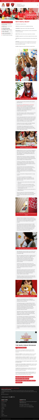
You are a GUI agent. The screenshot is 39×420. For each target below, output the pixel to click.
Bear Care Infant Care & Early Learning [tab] (24, 376)
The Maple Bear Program (7, 35)
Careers (2, 407)
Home (2, 410)
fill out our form (31, 406)
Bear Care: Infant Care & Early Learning (7, 31)
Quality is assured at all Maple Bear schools (7, 33)
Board (2, 411)
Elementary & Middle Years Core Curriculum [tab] (25, 380)
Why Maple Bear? (7, 22)
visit (22, 405)
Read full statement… (5, 394)
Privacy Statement (4, 415)
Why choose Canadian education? (6, 24)
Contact (2, 414)
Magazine (3, 408)
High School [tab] (18, 382)
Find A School (3, 404)
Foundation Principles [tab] (21, 347)
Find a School (22, 401)
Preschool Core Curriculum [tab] (22, 378)
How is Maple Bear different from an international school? (7, 29)
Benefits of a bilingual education (7, 26)
